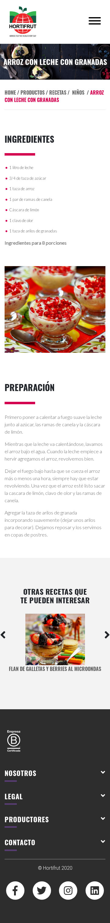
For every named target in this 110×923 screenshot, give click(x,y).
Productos (32, 92)
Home (10, 92)
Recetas (57, 92)
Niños (78, 92)
